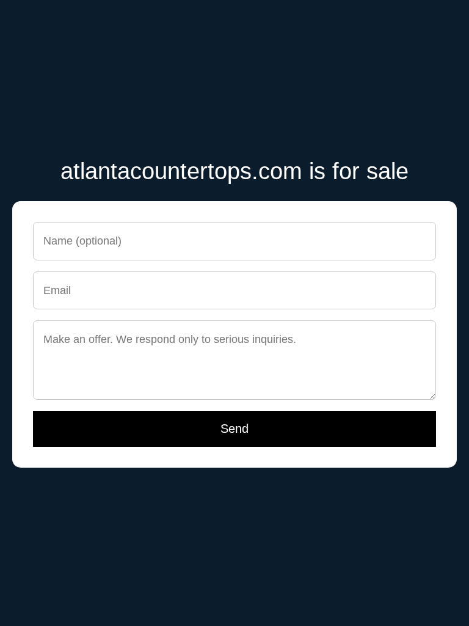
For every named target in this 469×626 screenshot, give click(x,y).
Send (234, 428)
